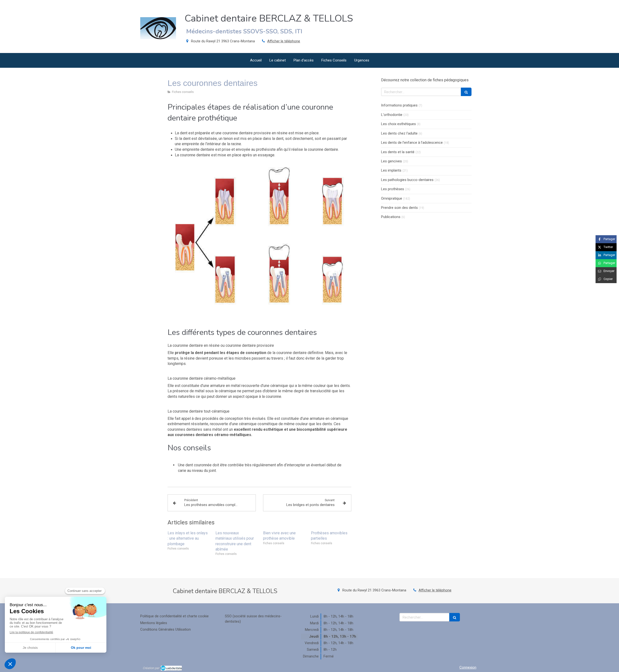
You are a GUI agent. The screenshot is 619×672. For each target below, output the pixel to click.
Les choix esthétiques (398, 124)
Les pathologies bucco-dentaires (407, 180)
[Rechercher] (466, 92)
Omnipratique (391, 198)
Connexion (467, 667)
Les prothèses (392, 189)
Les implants (391, 170)
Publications (390, 217)
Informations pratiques (399, 105)
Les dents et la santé (397, 152)
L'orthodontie (391, 115)
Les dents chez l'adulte (399, 133)
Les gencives (391, 161)
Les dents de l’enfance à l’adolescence (412, 142)
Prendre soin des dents (399, 207)
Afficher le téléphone (283, 41)
